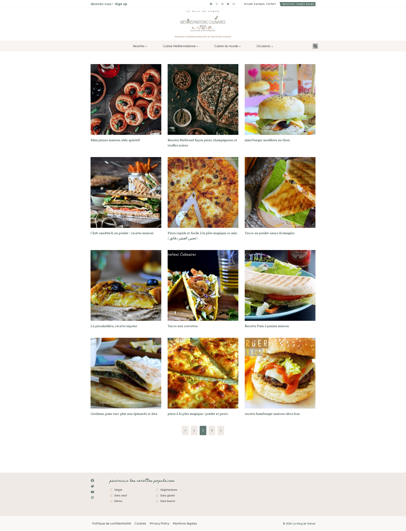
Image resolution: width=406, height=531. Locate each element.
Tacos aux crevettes (183, 326)
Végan (118, 489)
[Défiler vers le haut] (8, 511)
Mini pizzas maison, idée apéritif (115, 140)
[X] (217, 4)
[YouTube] (234, 4)
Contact (270, 3)
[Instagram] (222, 4)
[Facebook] (211, 4)
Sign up (121, 4)
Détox (118, 501)
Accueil (248, 3)
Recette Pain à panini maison (267, 326)
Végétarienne (168, 489)
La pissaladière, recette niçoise (114, 326)
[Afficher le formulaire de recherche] (315, 46)
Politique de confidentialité (111, 523)
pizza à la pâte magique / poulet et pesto (198, 414)
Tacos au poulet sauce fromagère (270, 233)
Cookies (140, 523)
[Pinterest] (228, 4)
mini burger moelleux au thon (267, 140)
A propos (259, 3)
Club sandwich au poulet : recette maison (122, 233)
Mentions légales (185, 523)
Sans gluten (167, 495)
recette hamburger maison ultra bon (272, 414)
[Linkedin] (239, 4)
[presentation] (126, 99)
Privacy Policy (159, 523)
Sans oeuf (120, 495)
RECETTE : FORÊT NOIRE (298, 4)
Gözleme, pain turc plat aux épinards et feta (124, 414)
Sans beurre (167, 501)
